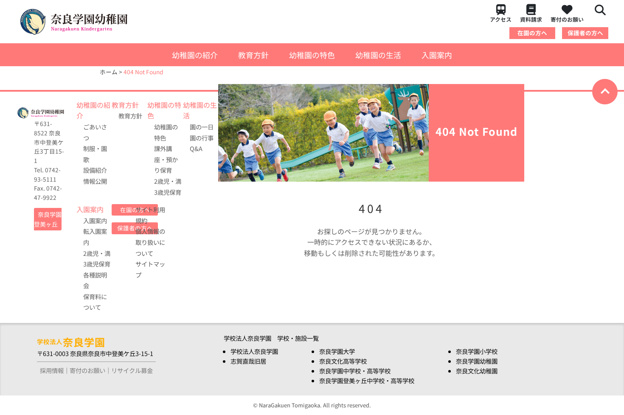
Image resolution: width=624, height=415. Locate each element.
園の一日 (202, 126)
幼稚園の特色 (312, 54)
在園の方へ (532, 32)
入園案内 (437, 54)
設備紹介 (95, 169)
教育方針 (253, 54)
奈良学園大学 (337, 351)
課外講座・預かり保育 (166, 159)
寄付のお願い (567, 19)
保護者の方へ (585, 32)
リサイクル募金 (132, 370)
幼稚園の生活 (378, 54)
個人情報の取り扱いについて (150, 242)
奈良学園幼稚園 (477, 360)
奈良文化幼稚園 (477, 370)
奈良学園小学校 (477, 351)
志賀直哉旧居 (248, 360)
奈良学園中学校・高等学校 (355, 370)
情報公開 (95, 181)
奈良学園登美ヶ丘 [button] (48, 219)
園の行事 (202, 137)
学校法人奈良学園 (254, 351)
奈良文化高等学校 (343, 360)
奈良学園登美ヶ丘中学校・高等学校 (366, 380)
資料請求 (531, 19)
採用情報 (52, 370)
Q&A (196, 148)
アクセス (501, 19)
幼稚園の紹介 (195, 54)
